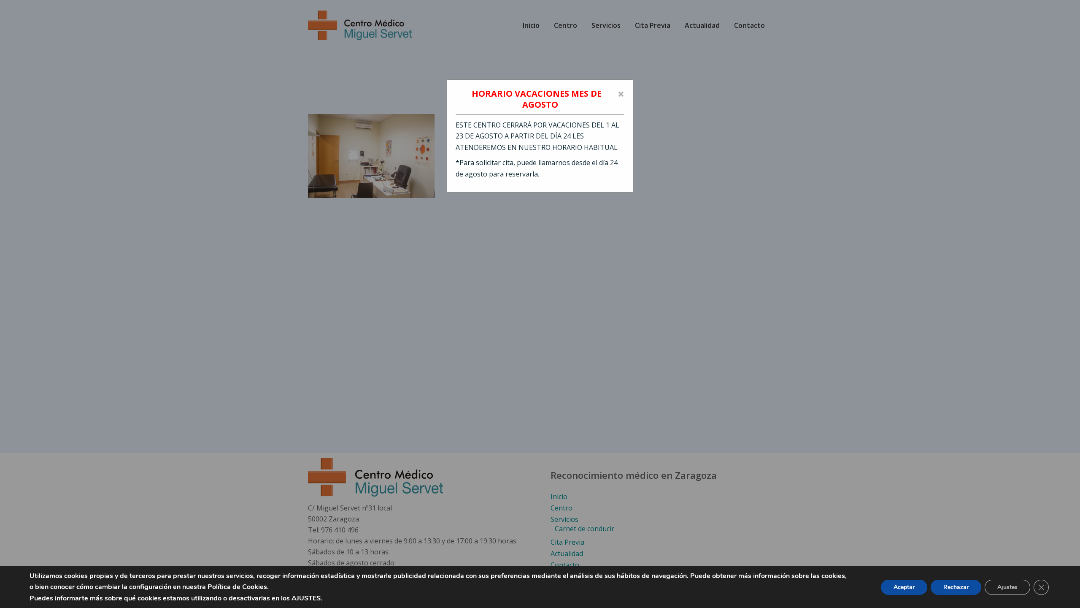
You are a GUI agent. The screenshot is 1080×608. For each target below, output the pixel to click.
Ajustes (1007, 587)
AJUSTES (306, 598)
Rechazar (956, 587)
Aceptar (904, 587)
